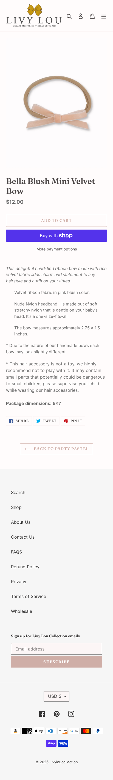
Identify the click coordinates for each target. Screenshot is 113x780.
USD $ (54, 696)
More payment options (56, 249)
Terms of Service (28, 596)
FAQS (16, 552)
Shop (16, 507)
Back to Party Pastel (61, 448)
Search (18, 492)
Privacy (18, 581)
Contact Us (23, 537)
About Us (20, 522)
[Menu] (103, 16)
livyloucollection (64, 762)
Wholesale (21, 611)
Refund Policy (25, 566)
